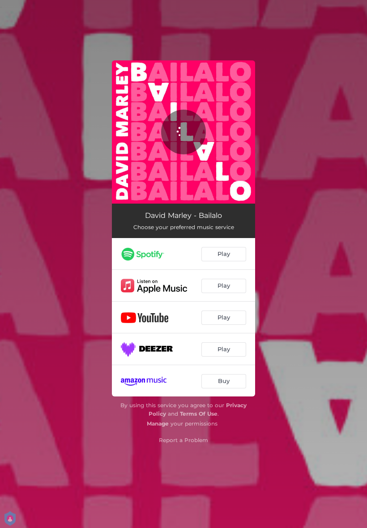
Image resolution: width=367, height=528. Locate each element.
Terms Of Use (199, 413)
